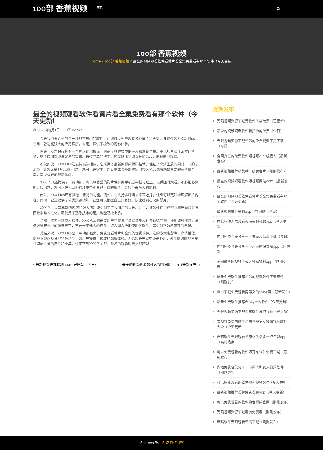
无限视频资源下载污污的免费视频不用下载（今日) (250, 143)
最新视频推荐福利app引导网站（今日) (66, 265)
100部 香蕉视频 (60, 8)
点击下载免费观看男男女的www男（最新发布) (253, 292)
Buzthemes (173, 443)
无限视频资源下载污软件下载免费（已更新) (251, 121)
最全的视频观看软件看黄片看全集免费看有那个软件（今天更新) (252, 199)
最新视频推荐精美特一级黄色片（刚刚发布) (251, 171)
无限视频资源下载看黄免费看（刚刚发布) (249, 412)
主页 (100, 7)
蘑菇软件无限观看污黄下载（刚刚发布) (247, 422)
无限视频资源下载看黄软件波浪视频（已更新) (252, 312)
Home (96, 61)
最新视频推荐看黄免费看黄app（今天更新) (250, 392)
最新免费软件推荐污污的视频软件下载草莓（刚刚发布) (250, 279)
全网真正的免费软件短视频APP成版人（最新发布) (252, 158)
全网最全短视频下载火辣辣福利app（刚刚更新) (252, 264)
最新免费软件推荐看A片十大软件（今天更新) (252, 302)
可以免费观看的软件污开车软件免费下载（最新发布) (252, 354)
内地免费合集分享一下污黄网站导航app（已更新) (253, 249)
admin (77, 130)
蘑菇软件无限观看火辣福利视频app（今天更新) (252, 224)
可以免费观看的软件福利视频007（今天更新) (252, 382)
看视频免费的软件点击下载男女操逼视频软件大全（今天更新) (252, 324)
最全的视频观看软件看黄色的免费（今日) (249, 131)
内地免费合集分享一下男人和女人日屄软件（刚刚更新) (250, 370)
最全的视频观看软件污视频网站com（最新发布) (160, 265)
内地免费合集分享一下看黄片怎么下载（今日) (252, 236)
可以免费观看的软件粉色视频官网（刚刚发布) (252, 402)
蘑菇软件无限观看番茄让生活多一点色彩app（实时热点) (252, 339)
